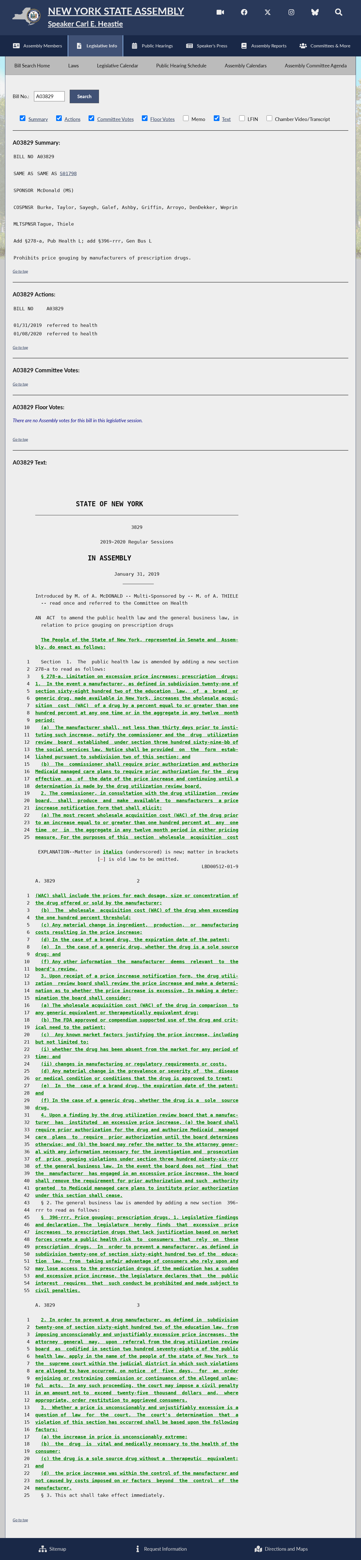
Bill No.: (21, 96)
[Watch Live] (220, 13)
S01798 (68, 173)
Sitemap (57, 1549)
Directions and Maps (286, 1549)
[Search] (338, 13)
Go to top (20, 271)
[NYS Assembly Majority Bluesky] (315, 13)
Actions (72, 119)
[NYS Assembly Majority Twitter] (267, 13)
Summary (38, 119)
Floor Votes (162, 119)
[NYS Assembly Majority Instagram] (291, 13)
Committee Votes (115, 119)
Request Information (165, 1549)
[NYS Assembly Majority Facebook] (244, 13)
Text (226, 119)
